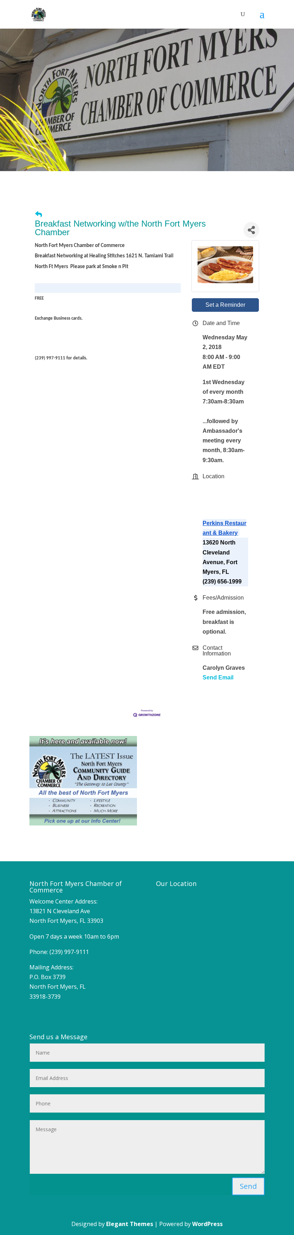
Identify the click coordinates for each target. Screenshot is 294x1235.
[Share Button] (251, 230)
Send (248, 1186)
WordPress (207, 1224)
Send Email (218, 677)
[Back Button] (38, 214)
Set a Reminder (225, 305)
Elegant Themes (129, 1224)
